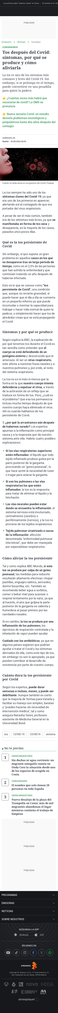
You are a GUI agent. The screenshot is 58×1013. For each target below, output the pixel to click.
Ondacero (6, 42)
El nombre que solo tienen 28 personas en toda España (30, 787)
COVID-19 (18, 734)
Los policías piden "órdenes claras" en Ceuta (21, 3)
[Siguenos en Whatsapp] (50, 952)
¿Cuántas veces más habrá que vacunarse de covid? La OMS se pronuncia (24, 102)
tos (6, 734)
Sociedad (35, 42)
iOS (41, 934)
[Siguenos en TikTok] (16, 952)
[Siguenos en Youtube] (8, 952)
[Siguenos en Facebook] (33, 952)
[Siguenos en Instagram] (24, 952)
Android (23, 934)
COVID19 (35, 734)
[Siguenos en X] (41, 952)
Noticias (21, 42)
